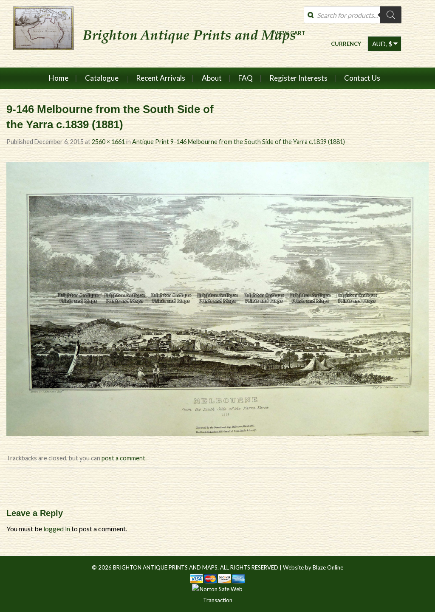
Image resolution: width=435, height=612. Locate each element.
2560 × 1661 (108, 141)
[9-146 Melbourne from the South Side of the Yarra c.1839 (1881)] (217, 297)
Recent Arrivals (160, 77)
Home (58, 77)
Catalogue (102, 77)
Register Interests (298, 77)
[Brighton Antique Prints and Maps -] (158, 33)
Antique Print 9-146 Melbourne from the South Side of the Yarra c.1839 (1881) (238, 141)
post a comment (123, 458)
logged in (56, 529)
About (212, 77)
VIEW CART (289, 33)
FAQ (245, 77)
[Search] (390, 14)
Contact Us (362, 77)
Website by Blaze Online (313, 567)
